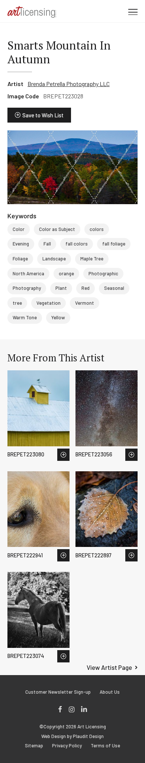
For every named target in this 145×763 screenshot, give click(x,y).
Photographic (103, 273)
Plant (61, 288)
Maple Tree (91, 259)
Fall (47, 244)
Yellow (58, 317)
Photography (27, 288)
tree (17, 303)
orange (66, 273)
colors (97, 229)
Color (19, 229)
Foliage (20, 259)
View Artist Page (109, 667)
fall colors (76, 244)
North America (28, 273)
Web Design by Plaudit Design (72, 736)
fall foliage (113, 244)
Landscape (54, 259)
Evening (21, 244)
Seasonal (114, 288)
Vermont (84, 303)
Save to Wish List (43, 115)
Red (85, 288)
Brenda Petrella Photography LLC (69, 83)
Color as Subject (57, 229)
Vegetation (48, 303)
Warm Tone (25, 317)
